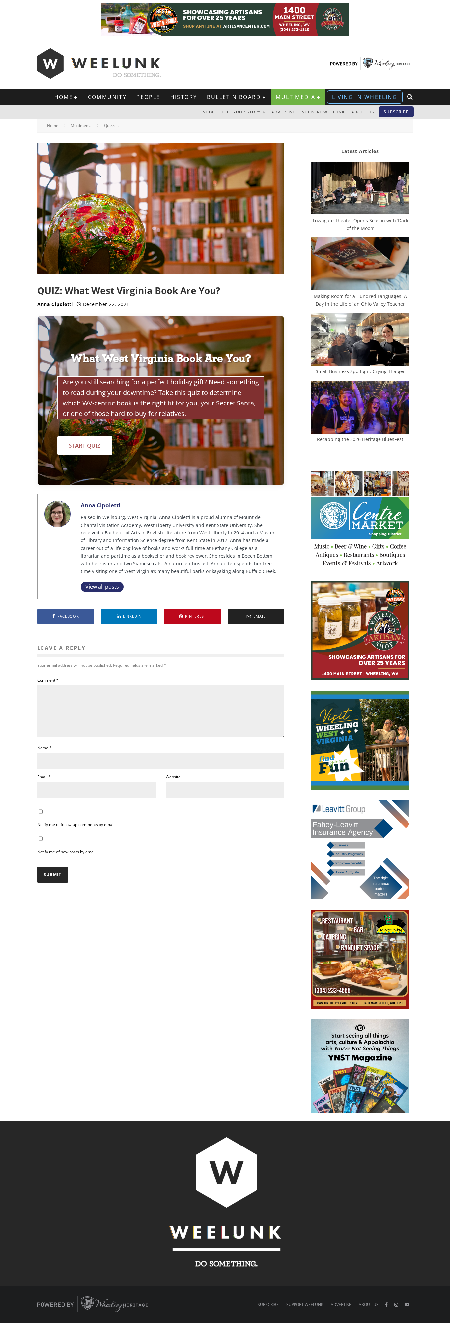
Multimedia (295, 97)
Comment (48, 680)
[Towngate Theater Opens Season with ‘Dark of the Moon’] (360, 189)
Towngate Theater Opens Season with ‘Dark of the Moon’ (360, 224)
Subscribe (396, 111)
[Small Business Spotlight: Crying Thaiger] (360, 340)
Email (44, 777)
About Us (363, 112)
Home (63, 97)
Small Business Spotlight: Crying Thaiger (360, 371)
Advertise (283, 112)
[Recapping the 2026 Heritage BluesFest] (360, 408)
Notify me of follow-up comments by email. (76, 824)
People (148, 97)
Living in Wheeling (364, 97)
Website (173, 777)
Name (44, 748)
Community (107, 97)
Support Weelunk (323, 112)
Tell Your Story (241, 112)
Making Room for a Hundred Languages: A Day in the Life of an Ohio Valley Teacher (360, 300)
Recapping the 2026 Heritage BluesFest (360, 439)
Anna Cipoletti (55, 304)
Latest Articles (360, 151)
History (183, 97)
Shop (209, 112)
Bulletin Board (234, 97)
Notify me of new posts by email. (67, 852)
